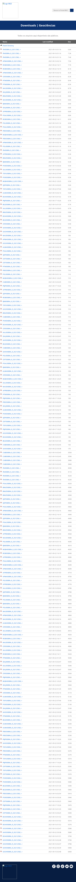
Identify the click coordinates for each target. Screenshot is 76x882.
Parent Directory (8, 46)
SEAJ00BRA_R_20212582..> (12, 92)
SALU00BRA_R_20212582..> (12, 170)
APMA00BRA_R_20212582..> (13, 61)
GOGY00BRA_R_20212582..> (13, 232)
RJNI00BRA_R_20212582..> (12, 104)
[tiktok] (62, 867)
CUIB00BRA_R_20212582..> (12, 282)
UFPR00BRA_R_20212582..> (12, 111)
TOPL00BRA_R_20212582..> (12, 173)
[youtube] (71, 867)
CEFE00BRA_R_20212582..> (12, 77)
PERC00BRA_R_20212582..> (12, 131)
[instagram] (58, 867)
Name (5, 42)
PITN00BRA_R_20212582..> (12, 80)
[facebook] (54, 867)
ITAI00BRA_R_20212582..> (12, 49)
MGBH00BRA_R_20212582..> (13, 135)
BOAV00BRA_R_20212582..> (12, 197)
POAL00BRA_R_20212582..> (12, 115)
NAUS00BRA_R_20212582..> (12, 88)
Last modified (48, 42)
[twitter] (67, 867)
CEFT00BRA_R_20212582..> (12, 259)
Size (69, 42)
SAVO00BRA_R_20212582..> (12, 228)
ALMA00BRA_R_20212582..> (13, 193)
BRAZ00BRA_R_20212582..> (12, 96)
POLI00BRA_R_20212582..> (12, 123)
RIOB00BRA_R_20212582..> (12, 65)
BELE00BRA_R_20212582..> (12, 204)
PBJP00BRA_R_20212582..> (12, 201)
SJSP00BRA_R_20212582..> (12, 185)
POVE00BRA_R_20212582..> (12, 166)
